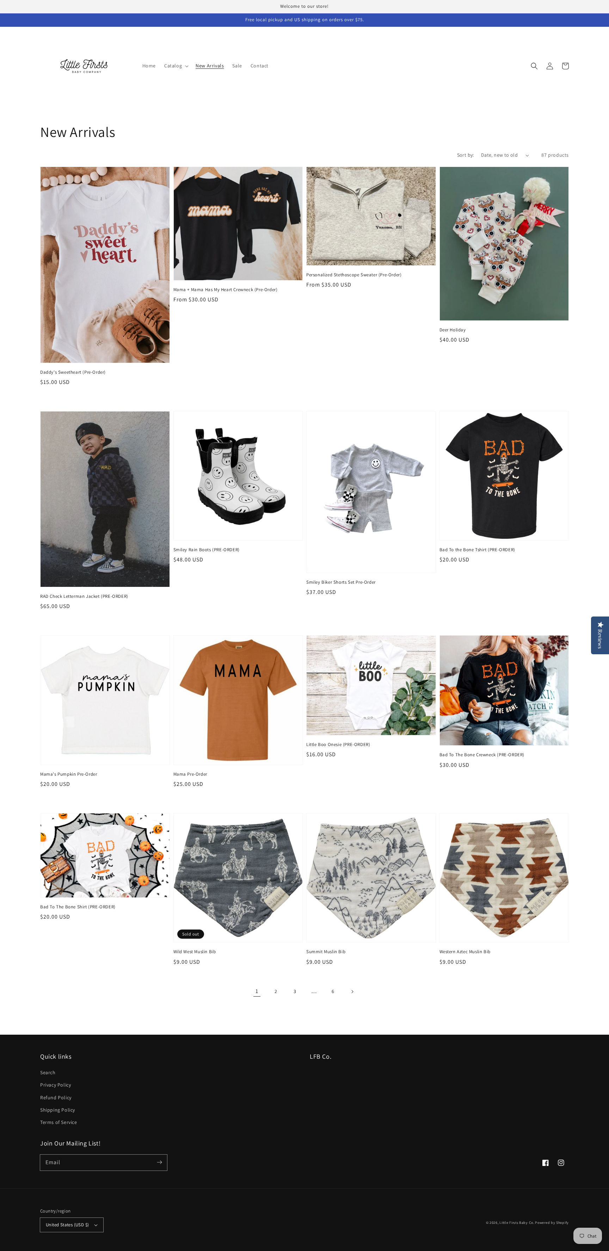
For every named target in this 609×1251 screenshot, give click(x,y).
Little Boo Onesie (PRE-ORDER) (338, 744)
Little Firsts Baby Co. (516, 1222)
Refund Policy (56, 1097)
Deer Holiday (452, 330)
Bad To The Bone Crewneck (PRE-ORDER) (482, 755)
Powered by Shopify (552, 1222)
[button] (175, 65)
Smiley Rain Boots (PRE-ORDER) (206, 550)
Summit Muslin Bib (325, 952)
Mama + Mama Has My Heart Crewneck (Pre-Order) (225, 290)
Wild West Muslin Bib (194, 952)
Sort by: (465, 155)
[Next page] (352, 991)
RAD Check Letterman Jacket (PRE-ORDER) (84, 596)
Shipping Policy (57, 1110)
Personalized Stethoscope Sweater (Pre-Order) (353, 275)
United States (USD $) (67, 1225)
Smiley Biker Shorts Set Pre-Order (341, 582)
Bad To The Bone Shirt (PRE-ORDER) (78, 907)
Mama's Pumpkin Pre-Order (68, 774)
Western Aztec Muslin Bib (465, 952)
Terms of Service (58, 1122)
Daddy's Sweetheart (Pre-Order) (73, 372)
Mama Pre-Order (190, 774)
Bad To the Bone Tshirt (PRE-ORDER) (477, 550)
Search (48, 1072)
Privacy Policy (55, 1085)
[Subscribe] (159, 1162)
